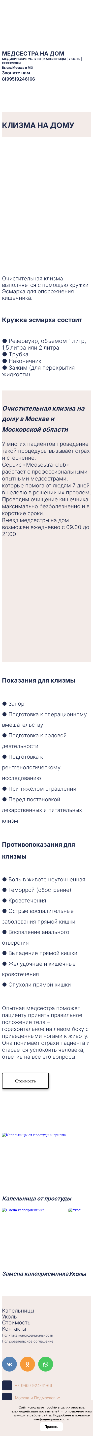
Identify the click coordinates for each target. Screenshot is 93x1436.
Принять (51, 1427)
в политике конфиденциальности (61, 1417)
